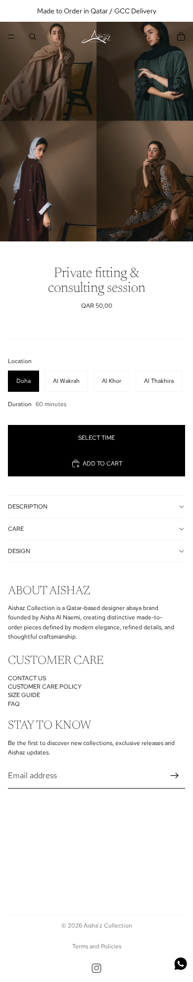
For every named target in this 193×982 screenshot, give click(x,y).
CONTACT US (27, 678)
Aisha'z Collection (108, 926)
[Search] (33, 36)
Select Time (96, 438)
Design (19, 551)
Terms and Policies (96, 946)
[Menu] (11, 36)
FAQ (14, 704)
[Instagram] (96, 968)
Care (16, 529)
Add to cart (102, 464)
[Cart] (181, 36)
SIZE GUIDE (24, 696)
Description (28, 507)
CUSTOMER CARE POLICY (45, 687)
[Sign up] (174, 775)
